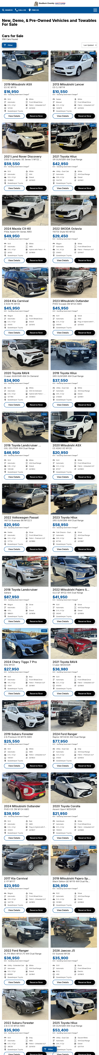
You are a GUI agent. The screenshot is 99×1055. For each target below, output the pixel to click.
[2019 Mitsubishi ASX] (25, 66)
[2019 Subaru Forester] (25, 715)
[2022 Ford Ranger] (25, 932)
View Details (14, 116)
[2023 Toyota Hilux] (74, 499)
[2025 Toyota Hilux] (74, 1004)
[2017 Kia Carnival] (25, 860)
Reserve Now (36, 116)
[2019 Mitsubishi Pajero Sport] (74, 860)
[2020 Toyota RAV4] (25, 354)
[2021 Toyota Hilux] (74, 138)
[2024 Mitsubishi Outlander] (25, 787)
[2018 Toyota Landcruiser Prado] (25, 427)
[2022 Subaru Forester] (25, 1004)
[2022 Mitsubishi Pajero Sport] (74, 571)
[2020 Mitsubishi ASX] (74, 427)
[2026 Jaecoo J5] (74, 932)
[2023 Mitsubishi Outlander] (74, 282)
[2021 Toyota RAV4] (74, 643)
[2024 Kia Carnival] (25, 282)
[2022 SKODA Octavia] (74, 210)
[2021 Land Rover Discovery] (25, 138)
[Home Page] (49, 3)
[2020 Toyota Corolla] (74, 787)
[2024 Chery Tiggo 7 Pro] (25, 643)
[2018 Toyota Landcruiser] (25, 571)
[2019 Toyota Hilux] (74, 354)
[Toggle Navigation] (95, 10)
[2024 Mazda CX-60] (25, 210)
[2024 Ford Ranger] (74, 715)
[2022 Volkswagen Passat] (25, 499)
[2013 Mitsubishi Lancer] (74, 66)
